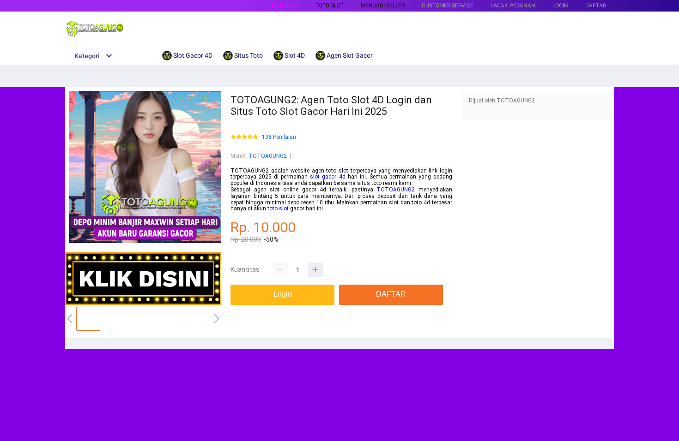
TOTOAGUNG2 (268, 156)
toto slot (278, 208)
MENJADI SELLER (383, 5)
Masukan (285, 5)
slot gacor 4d (327, 176)
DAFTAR (595, 5)
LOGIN (560, 5)
